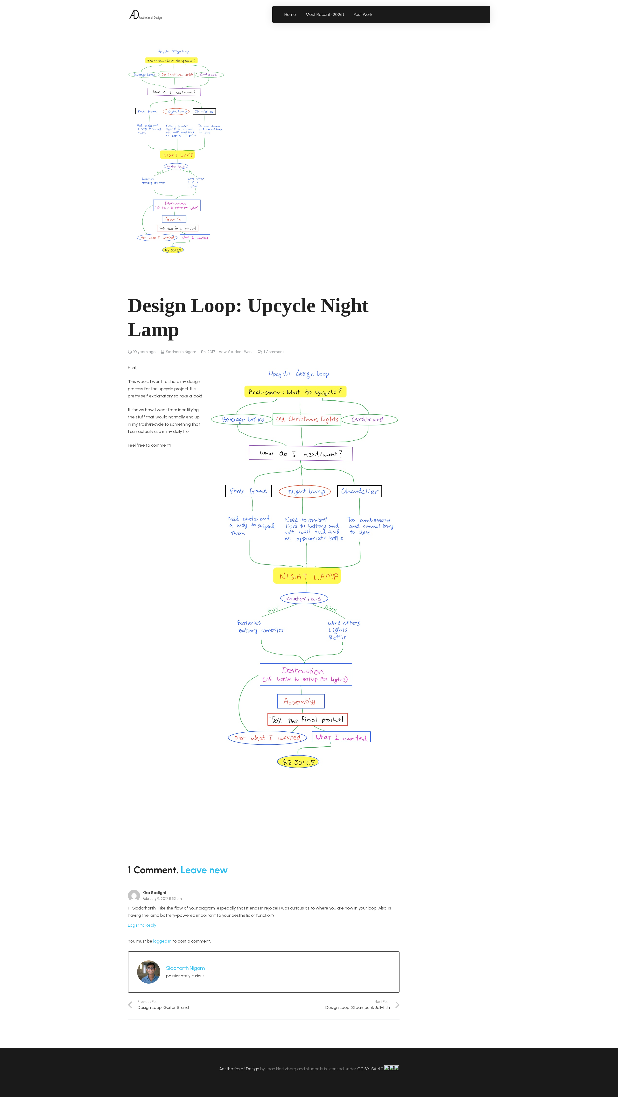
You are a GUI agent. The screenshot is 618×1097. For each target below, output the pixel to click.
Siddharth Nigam (181, 351)
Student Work (240, 351)
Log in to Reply (142, 925)
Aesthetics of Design (239, 1068)
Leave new (204, 870)
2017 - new (216, 351)
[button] (375, 14)
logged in (162, 941)
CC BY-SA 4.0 (370, 1068)
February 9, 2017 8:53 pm (162, 898)
